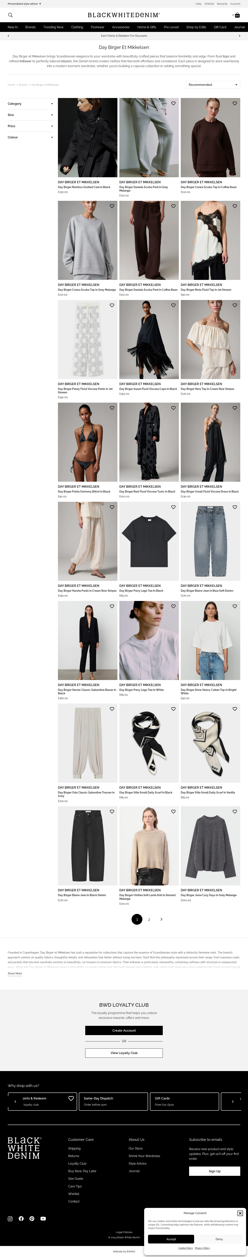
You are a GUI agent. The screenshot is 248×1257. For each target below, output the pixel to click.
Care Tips (75, 1186)
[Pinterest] (31, 1218)
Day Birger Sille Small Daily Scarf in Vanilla (208, 792)
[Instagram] (10, 1219)
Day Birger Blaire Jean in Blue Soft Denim (207, 590)
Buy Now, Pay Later (82, 1171)
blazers (66, 61)
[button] (240, 1213)
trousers (91, 962)
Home (11, 84)
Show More (15, 973)
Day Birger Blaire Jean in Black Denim (82, 895)
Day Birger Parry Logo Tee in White (141, 689)
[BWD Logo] (124, 15)
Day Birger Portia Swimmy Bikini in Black (84, 491)
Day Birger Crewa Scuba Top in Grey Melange (87, 289)
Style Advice (137, 1163)
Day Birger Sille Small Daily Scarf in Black (145, 792)
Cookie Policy (185, 1248)
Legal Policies (124, 1232)
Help (199, 3)
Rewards (222, 3)
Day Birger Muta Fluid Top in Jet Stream (206, 289)
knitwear (26, 61)
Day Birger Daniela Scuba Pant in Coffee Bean (148, 289)
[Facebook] (21, 1218)
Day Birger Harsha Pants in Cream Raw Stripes (87, 590)
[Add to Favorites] (112, 103)
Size (11, 115)
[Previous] (8, 36)
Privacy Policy (202, 1248)
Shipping (74, 1148)
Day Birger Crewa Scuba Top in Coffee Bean (209, 187)
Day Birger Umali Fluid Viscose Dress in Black (210, 491)
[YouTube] (43, 1218)
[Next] (239, 36)
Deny (219, 1239)
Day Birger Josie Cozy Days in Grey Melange (209, 895)
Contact (73, 1201)
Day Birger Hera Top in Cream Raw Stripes (207, 388)
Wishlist (209, 3)
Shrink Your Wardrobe (144, 1156)
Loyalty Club (77, 1163)
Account (235, 3)
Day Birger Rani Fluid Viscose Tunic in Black (147, 491)
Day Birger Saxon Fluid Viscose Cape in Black (148, 388)
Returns (73, 1156)
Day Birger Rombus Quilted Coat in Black (84, 187)
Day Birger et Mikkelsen (78, 182)
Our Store (136, 1148)
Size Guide (75, 1178)
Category (15, 104)
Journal (134, 1171)
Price (11, 126)
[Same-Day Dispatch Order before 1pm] (124, 35)
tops (226, 56)
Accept (171, 1239)
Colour (13, 137)
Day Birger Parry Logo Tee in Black (141, 590)
